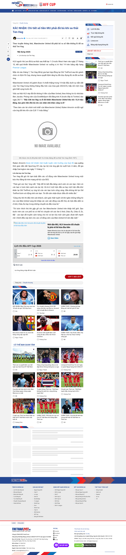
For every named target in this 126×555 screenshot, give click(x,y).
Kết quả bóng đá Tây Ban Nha (82, 496)
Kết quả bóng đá (17, 492)
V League (36, 501)
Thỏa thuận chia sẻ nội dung (81, 529)
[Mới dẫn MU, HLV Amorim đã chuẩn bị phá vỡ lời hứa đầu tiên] (30, 231)
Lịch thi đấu (18, 10)
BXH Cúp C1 (58, 496)
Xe (89, 10)
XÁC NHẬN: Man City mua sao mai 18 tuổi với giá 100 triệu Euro (24, 307)
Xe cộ (97, 496)
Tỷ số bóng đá (17, 496)
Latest (13, 523)
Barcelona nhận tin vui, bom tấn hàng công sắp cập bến (23, 333)
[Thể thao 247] (24, 4)
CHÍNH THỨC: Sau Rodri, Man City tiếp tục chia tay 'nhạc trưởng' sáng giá (72, 334)
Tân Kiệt (41, 313)
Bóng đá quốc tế (44, 10)
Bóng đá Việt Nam (33, 10)
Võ (96, 498)
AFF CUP (25, 10)
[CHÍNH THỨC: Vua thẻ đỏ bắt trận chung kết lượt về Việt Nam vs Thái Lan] (72, 406)
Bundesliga (37, 498)
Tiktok (56, 539)
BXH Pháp (57, 503)
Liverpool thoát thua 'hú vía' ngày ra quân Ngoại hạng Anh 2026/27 (72, 366)
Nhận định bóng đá (18, 494)
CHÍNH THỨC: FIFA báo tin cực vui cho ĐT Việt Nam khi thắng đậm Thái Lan (48, 417)
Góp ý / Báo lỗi (74, 277)
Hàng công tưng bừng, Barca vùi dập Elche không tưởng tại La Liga (48, 366)
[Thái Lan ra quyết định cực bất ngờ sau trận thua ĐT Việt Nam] (24, 355)
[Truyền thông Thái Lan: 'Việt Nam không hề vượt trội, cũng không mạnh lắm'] (48, 379)
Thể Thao (70, 10)
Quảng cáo (110, 4)
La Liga (36, 494)
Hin (16, 311)
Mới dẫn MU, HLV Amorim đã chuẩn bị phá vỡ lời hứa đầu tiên (64, 231)
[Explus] (48, 268)
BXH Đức (57, 501)
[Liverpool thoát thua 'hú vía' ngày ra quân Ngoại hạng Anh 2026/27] (72, 355)
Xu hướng (94, 10)
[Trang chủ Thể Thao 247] (12, 11)
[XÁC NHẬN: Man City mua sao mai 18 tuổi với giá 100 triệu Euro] (24, 296)
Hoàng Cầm (43, 339)
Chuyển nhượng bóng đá (19, 501)
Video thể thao (17, 503)
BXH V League (58, 505)
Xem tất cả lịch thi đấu (48, 260)
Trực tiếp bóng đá (17, 498)
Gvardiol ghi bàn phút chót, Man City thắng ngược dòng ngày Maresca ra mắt (23, 391)
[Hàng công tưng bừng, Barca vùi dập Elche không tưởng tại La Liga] (48, 355)
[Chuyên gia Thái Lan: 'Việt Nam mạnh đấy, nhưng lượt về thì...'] (72, 379)
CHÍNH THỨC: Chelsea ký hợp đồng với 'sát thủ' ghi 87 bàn (70, 307)
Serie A (36, 496)
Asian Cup (36, 507)
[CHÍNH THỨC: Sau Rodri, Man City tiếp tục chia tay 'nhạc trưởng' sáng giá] (72, 323)
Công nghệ (21, 523)
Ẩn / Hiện (78, 51)
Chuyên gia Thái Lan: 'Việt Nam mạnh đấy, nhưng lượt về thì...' (71, 390)
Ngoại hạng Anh (38, 490)
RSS (55, 537)
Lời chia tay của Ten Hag (26, 55)
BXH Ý (56, 494)
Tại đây (88, 533)
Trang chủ (15, 23)
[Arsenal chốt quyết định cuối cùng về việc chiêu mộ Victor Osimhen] (48, 323)
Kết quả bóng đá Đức (80, 498)
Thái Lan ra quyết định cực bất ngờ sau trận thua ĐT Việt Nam (23, 366)
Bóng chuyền (77, 10)
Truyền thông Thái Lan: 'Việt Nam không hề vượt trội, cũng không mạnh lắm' (47, 391)
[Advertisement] (63, 17)
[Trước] (15, 253)
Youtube (56, 531)
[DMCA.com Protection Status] (85, 545)
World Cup (36, 503)
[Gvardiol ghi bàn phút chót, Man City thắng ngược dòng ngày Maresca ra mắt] (24, 379)
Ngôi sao (90, 54)
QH (16, 370)
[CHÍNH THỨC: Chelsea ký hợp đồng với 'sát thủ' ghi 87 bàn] (72, 296)
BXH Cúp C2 (58, 498)
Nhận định (53, 10)
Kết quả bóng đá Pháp (80, 501)
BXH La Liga (58, 492)
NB (64, 311)
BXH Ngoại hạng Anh (60, 490)
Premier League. (20, 68)
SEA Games (37, 512)
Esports (85, 10)
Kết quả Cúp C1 (79, 490)
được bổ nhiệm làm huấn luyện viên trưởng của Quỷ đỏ (50, 163)
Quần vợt (98, 492)
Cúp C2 (36, 510)
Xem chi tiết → (78, 246)
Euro (35, 505)
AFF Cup (36, 514)
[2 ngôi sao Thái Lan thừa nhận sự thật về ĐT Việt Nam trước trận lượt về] (24, 406)
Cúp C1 (36, 492)
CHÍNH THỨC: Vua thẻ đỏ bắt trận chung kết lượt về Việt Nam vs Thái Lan (72, 417)
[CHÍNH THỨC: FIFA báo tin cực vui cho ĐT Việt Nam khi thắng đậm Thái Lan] (48, 406)
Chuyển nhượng (61, 10)
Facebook (57, 533)
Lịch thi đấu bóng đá (18, 490)
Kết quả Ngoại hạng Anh (81, 492)
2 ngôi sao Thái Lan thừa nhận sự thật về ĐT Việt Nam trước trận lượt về (23, 417)
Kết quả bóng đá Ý (79, 494)
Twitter (56, 535)
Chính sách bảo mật (79, 531)
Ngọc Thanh (19, 337)
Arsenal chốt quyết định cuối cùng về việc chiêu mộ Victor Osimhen (46, 334)
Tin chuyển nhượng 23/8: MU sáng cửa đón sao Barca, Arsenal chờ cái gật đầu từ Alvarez (48, 308)
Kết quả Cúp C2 (79, 503)
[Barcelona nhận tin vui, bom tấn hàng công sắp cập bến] (24, 323)
